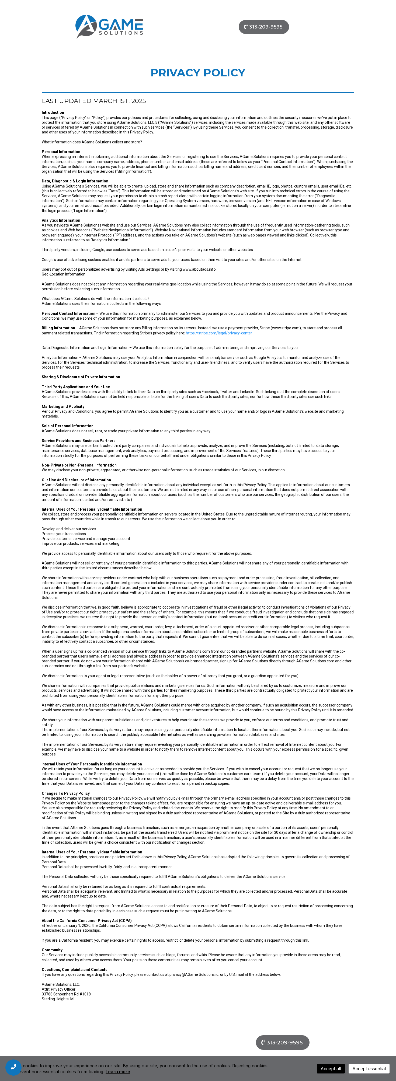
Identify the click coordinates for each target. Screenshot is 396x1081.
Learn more (118, 1071)
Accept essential (369, 1068)
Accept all (331, 1068)
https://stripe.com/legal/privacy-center (219, 333)
